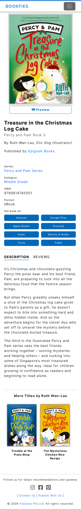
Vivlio (21, 242)
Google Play (58, 217)
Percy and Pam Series (23, 171)
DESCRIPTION (16, 257)
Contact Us (27, 495)
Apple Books (21, 226)
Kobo (21, 234)
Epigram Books (41, 151)
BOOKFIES (17, 6)
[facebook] (40, 487)
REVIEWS (41, 257)
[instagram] (32, 487)
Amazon (21, 217)
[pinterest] (48, 487)
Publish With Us (50, 495)
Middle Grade (16, 182)
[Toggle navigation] (69, 6)
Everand (58, 226)
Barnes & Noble (58, 234)
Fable (58, 242)
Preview (42, 109)
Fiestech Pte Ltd (32, 503)
